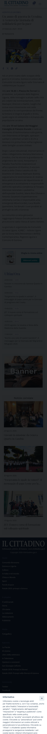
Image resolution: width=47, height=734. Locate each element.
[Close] (41, 698)
